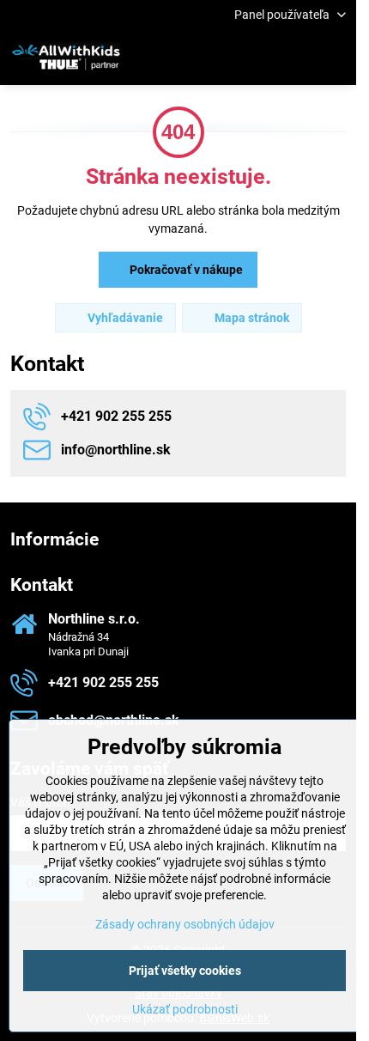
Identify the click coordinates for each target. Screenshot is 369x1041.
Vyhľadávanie (124, 318)
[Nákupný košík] (294, 57)
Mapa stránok (250, 318)
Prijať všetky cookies (185, 970)
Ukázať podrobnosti (185, 1009)
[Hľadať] (253, 57)
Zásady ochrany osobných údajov (185, 924)
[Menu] (335, 57)
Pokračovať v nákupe (185, 270)
